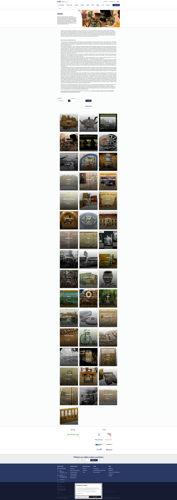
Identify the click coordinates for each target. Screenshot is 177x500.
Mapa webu (110, 475)
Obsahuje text (73, 98)
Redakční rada (111, 468)
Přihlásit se (93, 460)
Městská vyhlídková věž (96, 472)
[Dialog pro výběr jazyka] (119, 1)
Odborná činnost (111, 470)
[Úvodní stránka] (62, 2)
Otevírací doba (85, 470)
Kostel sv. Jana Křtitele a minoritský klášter (99, 470)
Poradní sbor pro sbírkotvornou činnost (114, 472)
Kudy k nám (84, 468)
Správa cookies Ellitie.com (80, 493)
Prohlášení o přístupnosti (73, 472)
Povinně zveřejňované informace (75, 470)
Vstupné (84, 472)
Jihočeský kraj (72, 468)
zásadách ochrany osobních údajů (91, 491)
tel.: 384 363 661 (62, 479)
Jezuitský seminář (95, 468)
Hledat (89, 100)
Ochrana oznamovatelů (73, 475)
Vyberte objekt (59, 98)
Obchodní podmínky (73, 477)
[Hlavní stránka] (57, 8)
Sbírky (60, 8)
